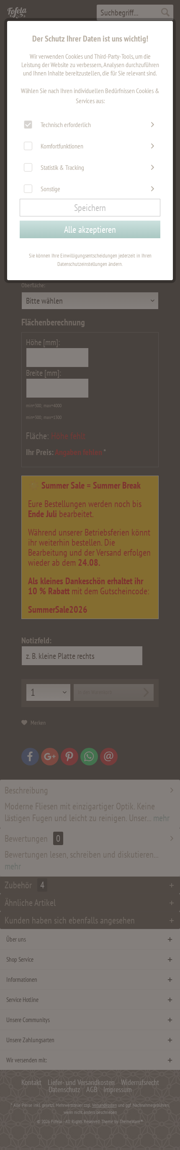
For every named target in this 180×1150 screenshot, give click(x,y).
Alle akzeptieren (90, 229)
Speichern (90, 207)
